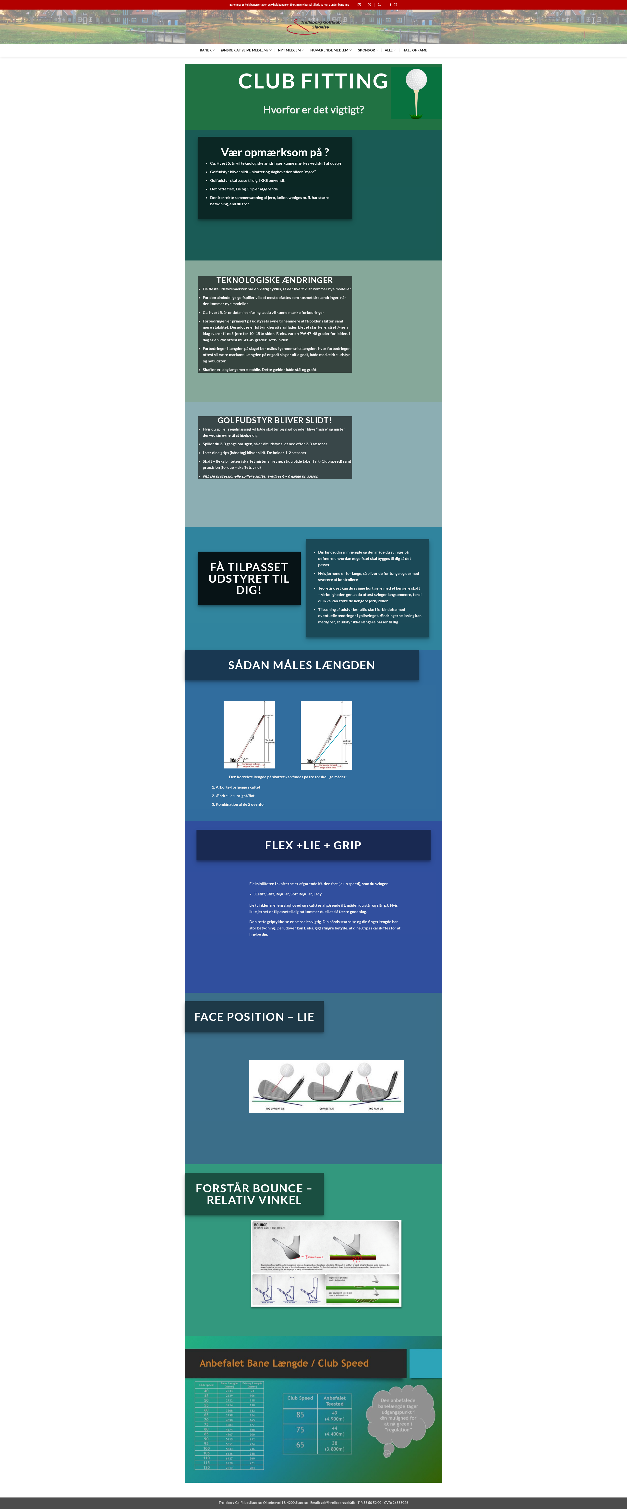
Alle (389, 50)
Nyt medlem (289, 50)
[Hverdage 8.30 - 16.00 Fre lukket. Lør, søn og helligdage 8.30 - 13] (370, 4)
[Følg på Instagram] (395, 4)
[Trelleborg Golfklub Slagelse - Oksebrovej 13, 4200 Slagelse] (313, 27)
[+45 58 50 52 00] (379, 4)
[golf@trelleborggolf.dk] (360, 4)
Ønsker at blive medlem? (244, 50)
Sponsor (366, 50)
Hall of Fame (414, 50)
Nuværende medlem (329, 50)
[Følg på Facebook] (390, 4)
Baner (206, 50)
